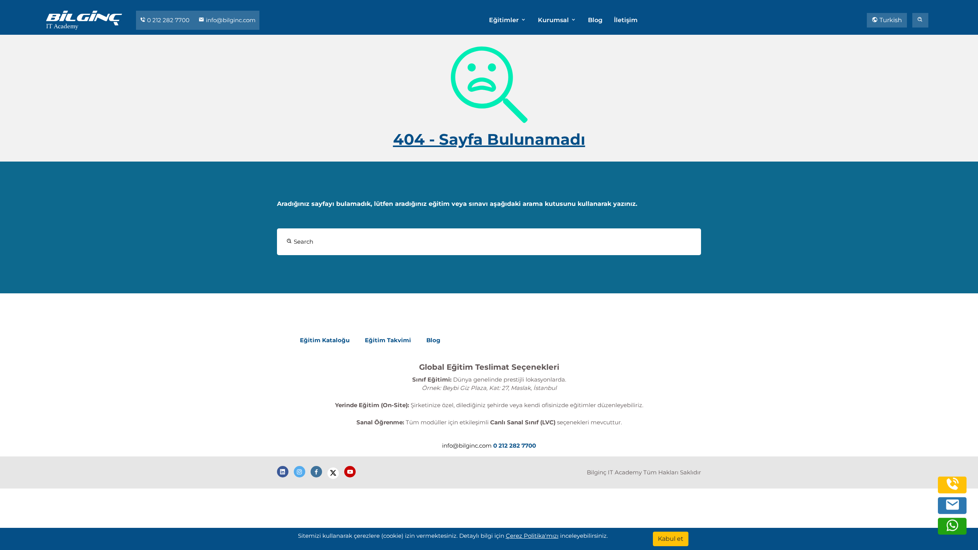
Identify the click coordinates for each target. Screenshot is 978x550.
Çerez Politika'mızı (532, 535)
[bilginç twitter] (333, 473)
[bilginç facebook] (316, 471)
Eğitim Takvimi (388, 340)
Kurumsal (554, 20)
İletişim (626, 20)
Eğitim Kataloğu (325, 340)
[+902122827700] (952, 487)
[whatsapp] (952, 528)
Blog (595, 20)
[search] (920, 20)
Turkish (890, 20)
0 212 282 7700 (168, 20)
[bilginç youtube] (350, 471)
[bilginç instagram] (299, 471)
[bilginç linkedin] (282, 471)
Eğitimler (504, 20)
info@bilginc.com (230, 20)
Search (302, 241)
